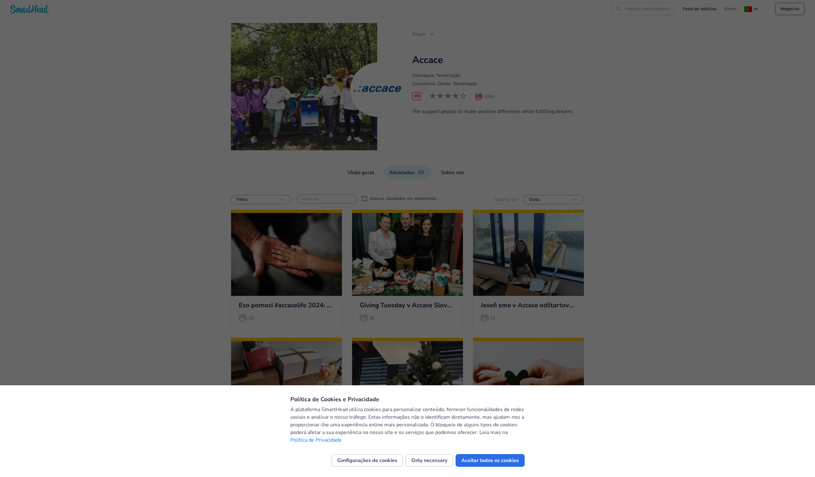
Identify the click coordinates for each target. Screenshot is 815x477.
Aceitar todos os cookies (490, 460)
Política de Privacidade (316, 440)
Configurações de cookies (367, 460)
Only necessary (429, 460)
